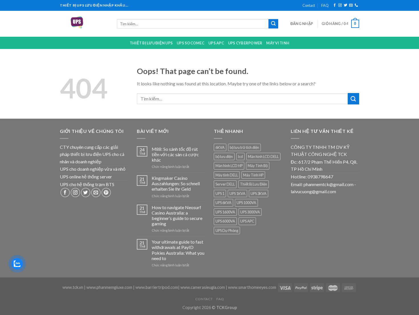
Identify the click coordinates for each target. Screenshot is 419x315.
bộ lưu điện (224, 156)
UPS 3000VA (250, 212)
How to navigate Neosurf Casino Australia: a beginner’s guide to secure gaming (177, 216)
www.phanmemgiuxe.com (109, 287)
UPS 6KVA (223, 202)
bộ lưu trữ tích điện (244, 147)
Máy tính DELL (226, 175)
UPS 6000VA (225, 221)
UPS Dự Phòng (226, 230)
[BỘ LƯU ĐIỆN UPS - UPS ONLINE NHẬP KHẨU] (84, 24)
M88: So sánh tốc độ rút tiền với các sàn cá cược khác (175, 154)
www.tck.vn (72, 287)
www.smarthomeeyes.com (252, 287)
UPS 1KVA (237, 193)
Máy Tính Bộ (258, 165)
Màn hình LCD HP (229, 165)
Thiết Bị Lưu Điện (253, 184)
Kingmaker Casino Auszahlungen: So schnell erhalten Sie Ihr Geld (176, 183)
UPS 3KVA (259, 193)
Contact (308, 5)
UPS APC (216, 43)
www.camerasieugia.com (202, 287)
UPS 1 (219, 193)
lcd (240, 156)
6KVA (220, 147)
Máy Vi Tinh (277, 43)
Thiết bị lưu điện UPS (151, 43)
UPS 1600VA (225, 212)
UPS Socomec (190, 43)
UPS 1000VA (246, 202)
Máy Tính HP (253, 175)
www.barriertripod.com (156, 287)
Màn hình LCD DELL (263, 156)
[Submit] (273, 24)
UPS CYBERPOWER (245, 43)
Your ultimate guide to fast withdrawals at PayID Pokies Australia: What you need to (178, 250)
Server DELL (225, 184)
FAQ (325, 5)
